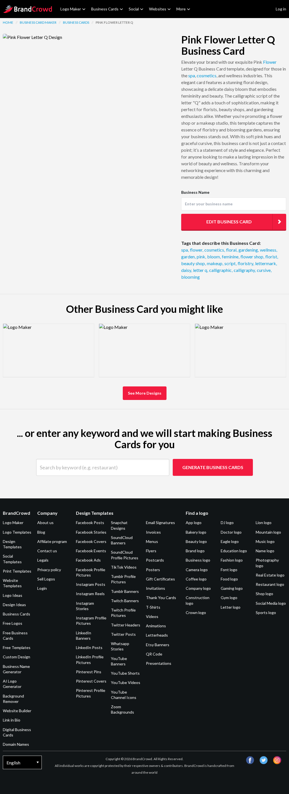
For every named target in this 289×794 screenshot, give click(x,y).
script (230, 263)
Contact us (47, 550)
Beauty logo (196, 541)
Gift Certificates (160, 579)
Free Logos (12, 623)
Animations (156, 625)
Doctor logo (231, 532)
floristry (246, 263)
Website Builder (17, 710)
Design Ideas (14, 604)
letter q (200, 270)
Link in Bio (11, 720)
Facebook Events (91, 550)
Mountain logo (268, 532)
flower (196, 249)
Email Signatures (160, 522)
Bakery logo (196, 532)
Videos (152, 616)
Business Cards (105, 8)
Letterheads (157, 635)
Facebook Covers (91, 541)
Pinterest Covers (91, 681)
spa (191, 75)
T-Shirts (153, 607)
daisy (186, 270)
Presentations (158, 663)
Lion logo (264, 522)
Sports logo (266, 612)
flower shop (252, 256)
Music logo (265, 541)
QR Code (154, 654)
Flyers (151, 550)
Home (8, 22)
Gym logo (229, 597)
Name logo (265, 550)
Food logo (229, 579)
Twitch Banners (125, 600)
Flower (270, 62)
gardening (248, 249)
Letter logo (230, 607)
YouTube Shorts (125, 673)
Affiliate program (52, 541)
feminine (230, 256)
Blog (41, 532)
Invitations (155, 588)
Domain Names (16, 744)
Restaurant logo (270, 584)
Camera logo (197, 569)
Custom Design (16, 656)
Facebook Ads (88, 560)
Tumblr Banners (125, 591)
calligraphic (221, 270)
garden (188, 256)
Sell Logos (46, 579)
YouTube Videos (125, 682)
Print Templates (17, 571)
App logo (194, 522)
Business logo (198, 560)
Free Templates (16, 647)
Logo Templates (17, 532)
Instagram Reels (90, 593)
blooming (190, 277)
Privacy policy (49, 569)
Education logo (234, 550)
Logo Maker (70, 8)
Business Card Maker (38, 22)
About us (45, 522)
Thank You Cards (161, 597)
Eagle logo (230, 541)
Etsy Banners (157, 644)
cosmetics (206, 75)
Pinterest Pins (88, 671)
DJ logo (227, 522)
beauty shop (193, 263)
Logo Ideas (12, 595)
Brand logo (195, 550)
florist (271, 256)
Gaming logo (232, 588)
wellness (268, 249)
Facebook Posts (90, 522)
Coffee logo (196, 579)
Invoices (153, 532)
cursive (264, 270)
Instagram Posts (90, 584)
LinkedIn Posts (89, 647)
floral (231, 249)
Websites (157, 8)
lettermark (266, 263)
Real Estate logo (270, 575)
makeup (215, 263)
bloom (214, 256)
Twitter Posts (123, 634)
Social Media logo (271, 603)
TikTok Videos (124, 567)
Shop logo (264, 593)
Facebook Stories (91, 532)
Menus (152, 541)
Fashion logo (232, 560)
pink (201, 256)
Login (42, 588)
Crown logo (196, 612)
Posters (153, 569)
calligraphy (245, 270)
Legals (43, 560)
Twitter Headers (125, 625)
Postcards (155, 560)
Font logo (229, 569)
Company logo (198, 588)
